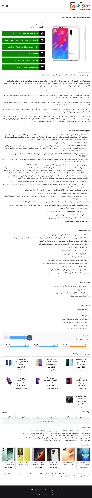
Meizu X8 (36, 119)
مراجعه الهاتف (84, 75)
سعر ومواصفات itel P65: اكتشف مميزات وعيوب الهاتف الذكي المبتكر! (66, 440)
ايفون (38, 417)
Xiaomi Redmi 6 (44, 116)
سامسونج (83, 417)
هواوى (68, 417)
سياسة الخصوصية (42, 494)
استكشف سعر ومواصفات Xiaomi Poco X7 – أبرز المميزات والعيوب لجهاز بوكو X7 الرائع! (60, 435)
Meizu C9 (45, 119)
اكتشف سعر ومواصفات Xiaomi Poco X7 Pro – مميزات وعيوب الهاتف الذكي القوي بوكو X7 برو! (58, 438)
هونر (23, 417)
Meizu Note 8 (26, 119)
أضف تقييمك (45, 75)
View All (4, 412)
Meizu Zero (86, 121)
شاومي (8, 417)
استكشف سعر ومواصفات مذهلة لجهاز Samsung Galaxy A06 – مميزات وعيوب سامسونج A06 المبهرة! (55, 433)
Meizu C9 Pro (56, 119)
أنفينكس (53, 417)
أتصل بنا (52, 494)
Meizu (75, 353)
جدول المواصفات (70, 75)
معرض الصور (57, 75)
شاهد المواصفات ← (81, 370)
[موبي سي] (80, 6)
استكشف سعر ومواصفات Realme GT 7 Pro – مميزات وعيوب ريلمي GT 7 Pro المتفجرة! (60, 431)
